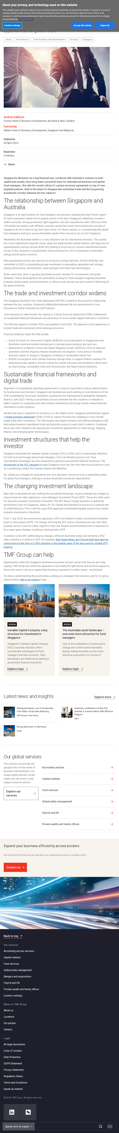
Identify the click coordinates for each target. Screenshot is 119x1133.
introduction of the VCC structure (21, 464)
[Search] (100, 1126)
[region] (59, 16)
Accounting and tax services (19, 951)
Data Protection (12, 1057)
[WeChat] (28, 1112)
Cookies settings (13, 995)
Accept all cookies (82, 25)
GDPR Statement (13, 1063)
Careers (8, 1029)
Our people (10, 1023)
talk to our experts (30, 579)
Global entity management (18, 970)
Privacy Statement (14, 1069)
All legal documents (14, 1044)
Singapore (87, 40)
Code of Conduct (13, 1050)
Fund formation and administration (49, 40)
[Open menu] (109, 1126)
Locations (9, 1016)
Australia (74, 40)
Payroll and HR (12, 982)
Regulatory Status (13, 1076)
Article (8, 40)
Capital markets (12, 957)
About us (8, 1010)
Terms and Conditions (15, 1082)
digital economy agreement (20, 416)
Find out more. (26, 19)
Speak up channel (13, 1088)
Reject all (104, 25)
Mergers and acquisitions (17, 976)
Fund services (22, 40)
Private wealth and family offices (21, 989)
